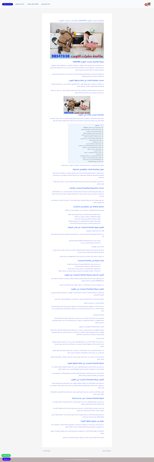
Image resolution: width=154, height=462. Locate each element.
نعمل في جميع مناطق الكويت (94, 161)
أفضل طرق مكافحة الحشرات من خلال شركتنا (91, 138)
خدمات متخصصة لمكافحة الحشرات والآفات (91, 135)
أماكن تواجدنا (98, 154)
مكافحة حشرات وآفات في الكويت (93, 131)
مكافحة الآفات (62, 256)
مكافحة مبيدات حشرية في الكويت (94, 149)
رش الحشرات (92, 424)
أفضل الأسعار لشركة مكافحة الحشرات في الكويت (89, 145)
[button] (7, 4)
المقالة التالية (46, 451)
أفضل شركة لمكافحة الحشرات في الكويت (91, 157)
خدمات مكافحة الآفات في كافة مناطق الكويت (91, 129)
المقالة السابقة (107, 451)
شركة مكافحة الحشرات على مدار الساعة (92, 159)
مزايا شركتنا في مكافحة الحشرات (93, 143)
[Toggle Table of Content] (101, 126)
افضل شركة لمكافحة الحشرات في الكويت (91, 147)
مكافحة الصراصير (97, 151)
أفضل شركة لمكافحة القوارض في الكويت (92, 152)
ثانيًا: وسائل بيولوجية (97, 142)
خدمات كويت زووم (46, 4)
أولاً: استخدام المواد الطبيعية (95, 140)
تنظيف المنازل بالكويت (33, 4)
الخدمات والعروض (19, 4)
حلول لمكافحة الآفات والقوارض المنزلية (92, 133)
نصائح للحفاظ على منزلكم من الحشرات (92, 136)
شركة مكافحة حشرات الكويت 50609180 (92, 127)
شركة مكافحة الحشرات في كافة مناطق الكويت (90, 156)
